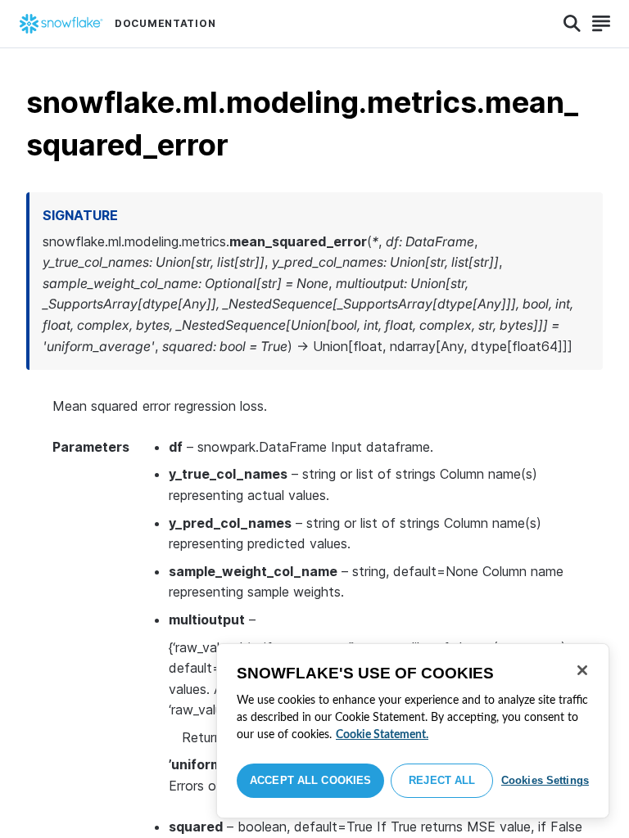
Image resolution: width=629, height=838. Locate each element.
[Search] (572, 24)
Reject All (442, 780)
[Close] (582, 670)
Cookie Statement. (382, 735)
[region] (412, 730)
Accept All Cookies (310, 780)
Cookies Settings (545, 780)
